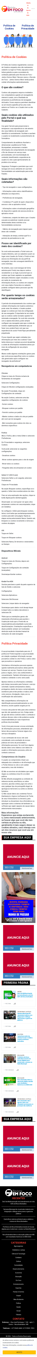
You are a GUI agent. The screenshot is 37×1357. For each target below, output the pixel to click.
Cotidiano (18, 1257)
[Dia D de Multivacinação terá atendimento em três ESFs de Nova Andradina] (10, 995)
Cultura (18, 1261)
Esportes (18, 1288)
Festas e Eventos (18, 1292)
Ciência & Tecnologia (18, 1254)
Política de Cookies (9, 27)
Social (18, 1311)
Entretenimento (18, 1284)
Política (18, 1303)
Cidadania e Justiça (18, 1250)
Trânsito (18, 1314)
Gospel (18, 1295)
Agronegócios (18, 1246)
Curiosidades (18, 1265)
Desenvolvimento (18, 1269)
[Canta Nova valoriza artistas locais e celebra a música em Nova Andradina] (10, 1037)
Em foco (18, 1280)
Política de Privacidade (27, 27)
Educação (18, 1276)
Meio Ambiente (19, 1299)
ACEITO (19, 1352)
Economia (18, 1273)
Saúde (18, 1307)
